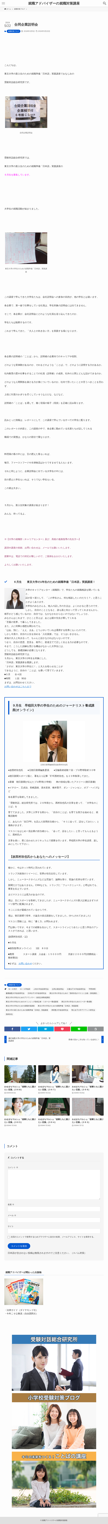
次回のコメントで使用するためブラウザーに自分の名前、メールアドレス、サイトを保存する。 (53, 1237)
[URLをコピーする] (96, 1029)
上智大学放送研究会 (41, 989)
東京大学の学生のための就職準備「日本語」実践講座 (58, 1006)
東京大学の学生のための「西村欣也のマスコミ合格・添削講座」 (74, 993)
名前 (11, 1204)
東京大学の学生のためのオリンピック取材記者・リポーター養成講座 (32, 1002)
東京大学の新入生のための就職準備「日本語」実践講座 (27, 1010)
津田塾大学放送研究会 (59, 1010)
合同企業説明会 (58, 989)
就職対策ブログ (13, 31)
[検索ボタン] (104, 3)
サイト (11, 1226)
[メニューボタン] (3, 3)
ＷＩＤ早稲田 (25, 989)
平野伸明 (92, 989)
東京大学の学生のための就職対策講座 (20, 1006)
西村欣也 (9, 1014)
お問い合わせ (25, 963)
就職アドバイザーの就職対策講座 (54, 3)
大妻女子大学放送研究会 (76, 989)
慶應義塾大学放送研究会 (15, 993)
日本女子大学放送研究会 (37, 993)
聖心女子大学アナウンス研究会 (83, 1010)
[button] (12, 1029)
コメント (13, 1167)
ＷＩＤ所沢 (12, 989)
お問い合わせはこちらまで (17, 686)
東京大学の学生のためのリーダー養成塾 (76, 1002)
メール (12, 1215)
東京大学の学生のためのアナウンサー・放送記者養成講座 (28, 997)
